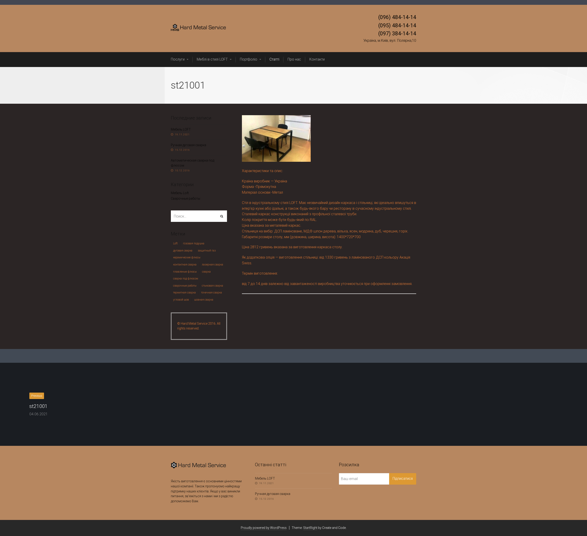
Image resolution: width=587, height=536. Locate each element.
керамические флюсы (186, 257)
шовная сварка (203, 299)
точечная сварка (211, 292)
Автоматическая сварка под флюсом (192, 163)
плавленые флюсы (185, 271)
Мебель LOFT (181, 129)
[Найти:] (199, 216)
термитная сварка (184, 292)
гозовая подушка (193, 243)
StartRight (310, 528)
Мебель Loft (180, 193)
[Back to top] (573, 522)
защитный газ (207, 250)
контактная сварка (185, 264)
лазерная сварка (212, 264)
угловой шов (181, 299)
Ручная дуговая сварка (188, 145)
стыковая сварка (212, 285)
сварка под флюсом (185, 278)
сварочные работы (185, 285)
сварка (206, 271)
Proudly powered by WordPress (264, 528)
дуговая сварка (182, 250)
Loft (175, 243)
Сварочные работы (185, 198)
